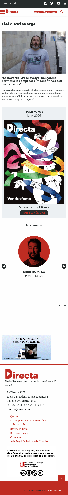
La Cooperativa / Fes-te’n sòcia (28, 420)
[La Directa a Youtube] (58, 4)
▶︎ (64, 266)
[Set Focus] (61, 11)
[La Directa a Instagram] (65, 4)
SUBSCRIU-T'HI (38, 12)
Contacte (15, 437)
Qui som (15, 416)
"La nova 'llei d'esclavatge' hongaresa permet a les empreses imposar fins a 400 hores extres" (32, 81)
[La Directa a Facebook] (45, 4)
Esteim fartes (34, 276)
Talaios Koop (40, 490)
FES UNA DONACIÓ (50, 12)
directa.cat (9, 3)
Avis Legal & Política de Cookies (29, 441)
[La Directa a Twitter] (51, 4)
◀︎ (4, 266)
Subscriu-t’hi (18, 424)
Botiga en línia (19, 429)
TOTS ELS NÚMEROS (34, 212)
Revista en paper (20, 433)
